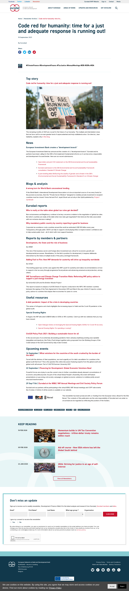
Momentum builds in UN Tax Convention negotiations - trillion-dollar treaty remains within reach (78, 433)
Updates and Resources (88, 8)
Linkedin (27, 2)
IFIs (75, 409)
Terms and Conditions (113, 562)
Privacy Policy (100, 562)
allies (114, 506)
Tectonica (117, 564)
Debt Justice (48, 409)
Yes (13, 522)
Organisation (89, 510)
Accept (112, 586)
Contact (111, 2)
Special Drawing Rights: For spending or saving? (54, 328)
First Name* (33, 510)
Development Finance (25, 409)
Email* (12, 510)
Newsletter (36, 2)
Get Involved (106, 8)
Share (20, 48)
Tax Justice (38, 409)
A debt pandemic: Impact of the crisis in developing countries (52, 302)
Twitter (19, 2)
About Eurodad (54, 8)
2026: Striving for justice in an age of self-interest (78, 465)
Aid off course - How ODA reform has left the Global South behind (79, 449)
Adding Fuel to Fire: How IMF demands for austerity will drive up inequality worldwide (62, 259)
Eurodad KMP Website (91, 2)
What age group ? (72, 510)
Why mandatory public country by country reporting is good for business (57, 223)
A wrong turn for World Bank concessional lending (47, 188)
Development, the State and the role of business (46, 242)
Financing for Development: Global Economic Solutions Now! (65, 368)
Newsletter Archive (30, 19)
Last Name (51, 510)
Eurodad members (103, 506)
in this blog (46, 137)
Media (118, 2)
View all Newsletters (64, 479)
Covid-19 (69, 409)
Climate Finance (59, 409)
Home (20, 19)
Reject (122, 586)
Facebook (11, 2)
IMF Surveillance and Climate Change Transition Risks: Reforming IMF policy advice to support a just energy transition (63, 277)
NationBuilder (103, 564)
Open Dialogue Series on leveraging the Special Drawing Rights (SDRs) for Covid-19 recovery (70, 325)
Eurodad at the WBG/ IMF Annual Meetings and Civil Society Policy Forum (70, 383)
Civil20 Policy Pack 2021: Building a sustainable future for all (52, 333)
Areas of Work (69, 8)
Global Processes (84, 409)
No (20, 522)
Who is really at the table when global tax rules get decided (51, 210)
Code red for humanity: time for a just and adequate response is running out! (59, 83)
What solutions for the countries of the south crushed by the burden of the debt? (63, 354)
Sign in (104, 2)
